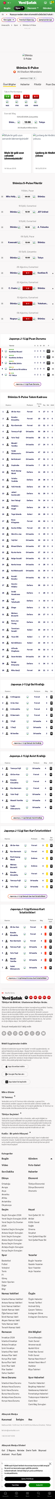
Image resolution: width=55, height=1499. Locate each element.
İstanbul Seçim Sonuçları (13, 1229)
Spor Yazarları (34, 1268)
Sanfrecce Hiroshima (18, 369)
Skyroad (42, 1451)
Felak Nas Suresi (35, 1352)
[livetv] (45, 3)
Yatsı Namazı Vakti (10, 1324)
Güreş (4, 1278)
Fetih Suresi (33, 1355)
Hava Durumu (9, 1377)
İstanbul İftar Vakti (10, 1352)
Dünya (5, 1178)
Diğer (4, 1285)
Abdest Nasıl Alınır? (37, 1362)
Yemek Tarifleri (35, 1303)
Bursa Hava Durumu (10, 1394)
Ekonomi (33, 1178)
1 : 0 (27, 288)
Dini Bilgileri (34, 1332)
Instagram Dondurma (37, 1317)
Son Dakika (8, 1172)
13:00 (27, 242)
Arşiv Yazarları (34, 1271)
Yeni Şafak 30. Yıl (36, 1215)
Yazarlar (32, 1255)
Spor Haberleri (36, 1377)
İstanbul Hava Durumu (11, 1383)
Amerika (5, 1194)
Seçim (5, 1210)
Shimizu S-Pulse (29, 25)
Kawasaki (12, 242)
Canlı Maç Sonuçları (37, 1404)
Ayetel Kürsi (33, 1348)
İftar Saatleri (7, 1369)
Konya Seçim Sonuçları (12, 1251)
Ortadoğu (6, 1184)
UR (49, 997)
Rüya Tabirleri (34, 1369)
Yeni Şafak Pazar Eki (37, 1240)
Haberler (33, 1172)
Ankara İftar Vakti (9, 1355)
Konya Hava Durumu (11, 1401)
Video (5, 1165)
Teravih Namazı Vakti (11, 1327)
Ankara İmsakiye (9, 1345)
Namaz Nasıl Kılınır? (37, 1359)
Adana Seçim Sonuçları (12, 1240)
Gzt (3, 1451)
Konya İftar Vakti (9, 1359)
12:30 (27, 212)
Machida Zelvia (15, 364)
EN (31, 997)
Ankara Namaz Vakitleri (12, 1303)
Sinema (31, 1229)
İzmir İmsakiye (8, 1348)
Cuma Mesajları (35, 1337)
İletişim (20, 1419)
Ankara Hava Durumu (11, 1387)
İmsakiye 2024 (8, 1337)
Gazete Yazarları (35, 1264)
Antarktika (6, 1201)
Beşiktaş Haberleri (36, 1387)
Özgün (31, 1293)
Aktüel (31, 1219)
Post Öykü (17, 1454)
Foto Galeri (34, 1165)
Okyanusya (7, 1205)
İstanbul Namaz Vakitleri (12, 1299)
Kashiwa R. (43, 273)
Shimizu (41, 196)
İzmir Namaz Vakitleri (11, 1306)
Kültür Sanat (33, 1222)
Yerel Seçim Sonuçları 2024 (14, 1219)
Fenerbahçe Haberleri (38, 1394)
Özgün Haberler (35, 1299)
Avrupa (5, 1187)
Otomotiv (32, 1191)
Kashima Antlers (16, 358)
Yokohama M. (43, 303)
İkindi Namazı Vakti (10, 1317)
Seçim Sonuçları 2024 (11, 1215)
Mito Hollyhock (11, 196)
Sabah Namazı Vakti (10, 1310)
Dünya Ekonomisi (36, 1187)
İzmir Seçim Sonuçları (11, 1236)
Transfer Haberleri (36, 1383)
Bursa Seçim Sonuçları (12, 1243)
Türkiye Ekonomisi (36, 1184)
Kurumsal (7, 1419)
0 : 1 (27, 273)
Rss (30, 1419)
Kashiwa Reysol (15, 352)
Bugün (5, 1159)
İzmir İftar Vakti (8, 1366)
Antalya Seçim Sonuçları (12, 1247)
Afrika (4, 1198)
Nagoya (13, 319)
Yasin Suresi (33, 1341)
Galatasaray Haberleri (38, 1390)
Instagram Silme (35, 1313)
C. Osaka (13, 288)
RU (44, 997)
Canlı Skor (33, 1401)
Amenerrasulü (34, 1345)
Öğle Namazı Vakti (10, 1313)
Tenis (4, 1271)
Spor (16, 25)
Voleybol (5, 1268)
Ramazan (7, 1332)
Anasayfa (5, 25)
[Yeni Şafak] (27, 3)
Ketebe (20, 1451)
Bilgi (4, 1289)
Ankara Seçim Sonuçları (12, 1233)
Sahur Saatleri (8, 1373)
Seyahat (32, 1233)
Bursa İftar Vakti (9, 1362)
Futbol (4, 1264)
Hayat (31, 1210)
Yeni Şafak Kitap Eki (37, 1236)
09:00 (27, 197)
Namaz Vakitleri (10, 1293)
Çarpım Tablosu (35, 1310)
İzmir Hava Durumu (10, 1390)
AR (35, 997)
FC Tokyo (13, 375)
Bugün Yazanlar (35, 1261)
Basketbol (6, 1261)
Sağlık (31, 1226)
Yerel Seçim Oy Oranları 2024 (12, 1224)
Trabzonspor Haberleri (38, 1397)
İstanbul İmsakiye (9, 1341)
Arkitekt (6, 1454)
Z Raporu (11, 1451)
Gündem (33, 1159)
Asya (4, 1191)
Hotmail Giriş (34, 1306)
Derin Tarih (31, 1451)
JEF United (43, 212)
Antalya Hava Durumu (11, 1397)
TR (26, 997)
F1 (3, 1275)
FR (40, 997)
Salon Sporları (8, 1282)
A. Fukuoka (43, 227)
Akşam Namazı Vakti (11, 1320)
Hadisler (32, 1366)
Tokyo (40, 258)
